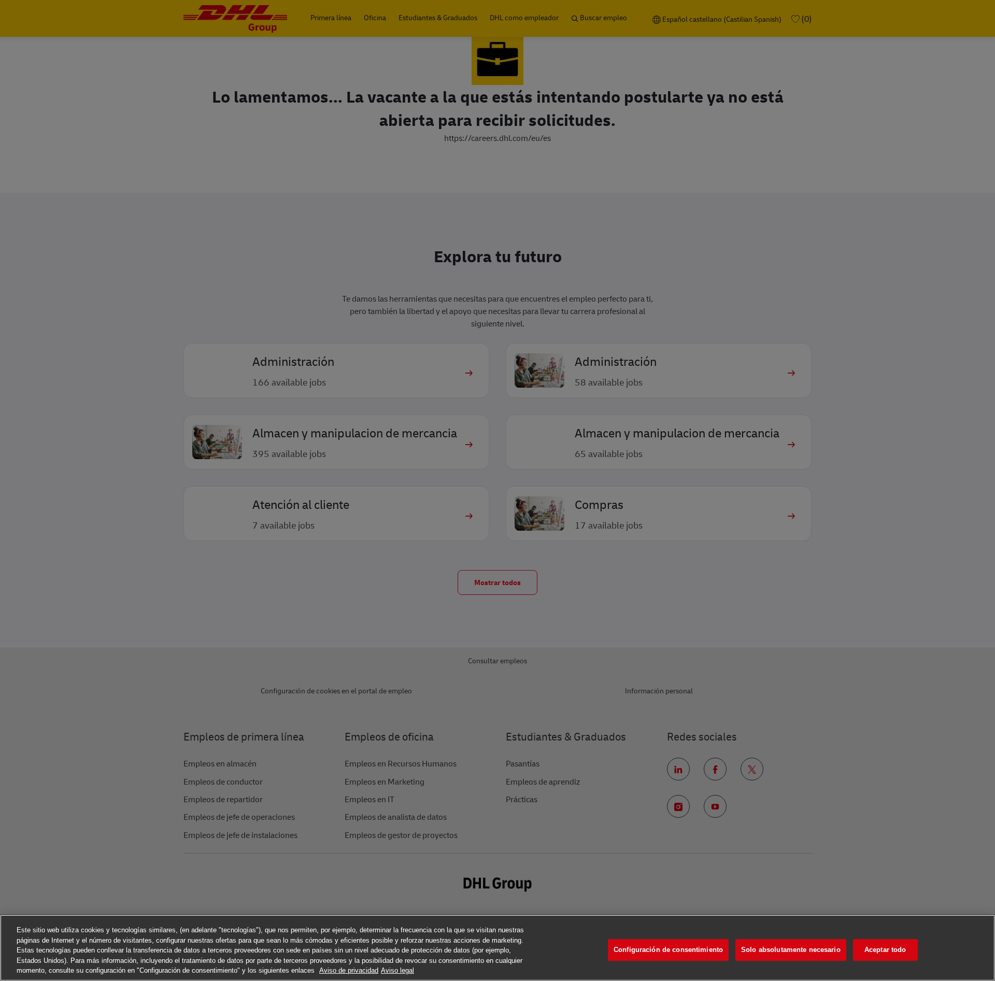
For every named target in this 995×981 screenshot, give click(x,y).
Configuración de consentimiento (668, 950)
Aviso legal (397, 970)
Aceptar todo (885, 950)
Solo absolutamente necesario (791, 950)
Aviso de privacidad (348, 970)
